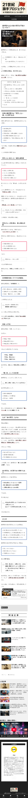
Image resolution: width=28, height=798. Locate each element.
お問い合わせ (7, 793)
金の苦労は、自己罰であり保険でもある (14, 102)
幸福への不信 (8, 95)
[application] (14, 730)
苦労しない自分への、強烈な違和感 (13, 88)
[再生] (2, 736)
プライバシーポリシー (20, 793)
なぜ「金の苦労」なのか (9, 100)
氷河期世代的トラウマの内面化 (11, 93)
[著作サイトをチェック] (13, 778)
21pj (14, 755)
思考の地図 (12, 82)
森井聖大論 (5, 607)
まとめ (5, 104)
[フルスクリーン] (26, 736)
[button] (25, 423)
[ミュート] (23, 736)
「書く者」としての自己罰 (11, 98)
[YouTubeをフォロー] (15, 778)
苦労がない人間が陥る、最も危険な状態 (14, 91)
